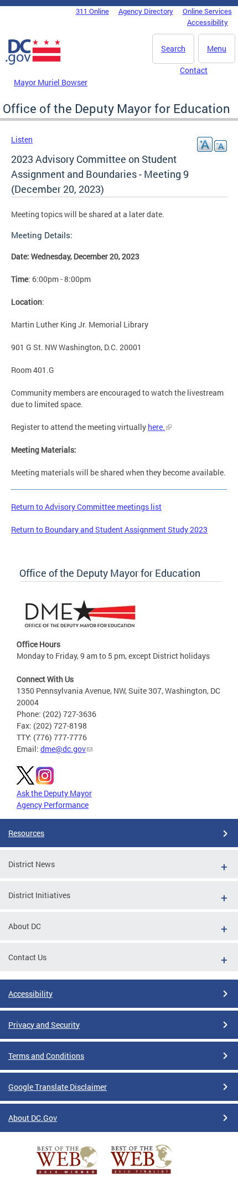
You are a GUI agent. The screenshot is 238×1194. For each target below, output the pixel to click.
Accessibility (207, 22)
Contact (194, 70)
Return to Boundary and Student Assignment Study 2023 (109, 529)
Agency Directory (145, 11)
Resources (26, 833)
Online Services (207, 11)
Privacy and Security (44, 1024)
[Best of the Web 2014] (67, 1174)
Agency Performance (53, 805)
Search (173, 48)
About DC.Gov (32, 1118)
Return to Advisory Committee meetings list (86, 506)
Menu (216, 48)
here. (156, 427)
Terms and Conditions (46, 1055)
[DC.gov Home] (33, 63)
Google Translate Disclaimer (57, 1087)
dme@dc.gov (63, 749)
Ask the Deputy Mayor (54, 793)
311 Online (92, 11)
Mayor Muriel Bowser (50, 82)
